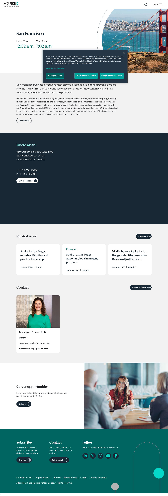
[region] (85, 66)
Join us (22, 404)
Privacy (57, 477)
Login (83, 477)
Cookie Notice (24, 477)
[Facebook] (116, 456)
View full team (139, 287)
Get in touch (57, 460)
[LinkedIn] (85, 456)
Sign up (22, 460)
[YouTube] (108, 456)
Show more (24, 120)
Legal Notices (42, 477)
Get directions (25, 180)
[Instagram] (100, 456)
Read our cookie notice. (55, 68)
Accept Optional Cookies (111, 76)
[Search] (145, 4)
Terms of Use (70, 477)
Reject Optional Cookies (86, 76)
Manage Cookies (55, 76)
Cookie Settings (98, 477)
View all (142, 236)
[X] (93, 456)
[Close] (124, 53)
